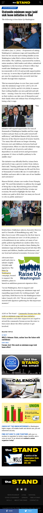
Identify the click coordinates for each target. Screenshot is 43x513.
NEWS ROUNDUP (13, 495)
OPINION (25, 497)
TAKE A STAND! (35, 497)
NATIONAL (32, 495)
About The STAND (20, 500)
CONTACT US (34, 500)
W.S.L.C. (9, 500)
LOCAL (24, 495)
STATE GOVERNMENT (12, 497)
